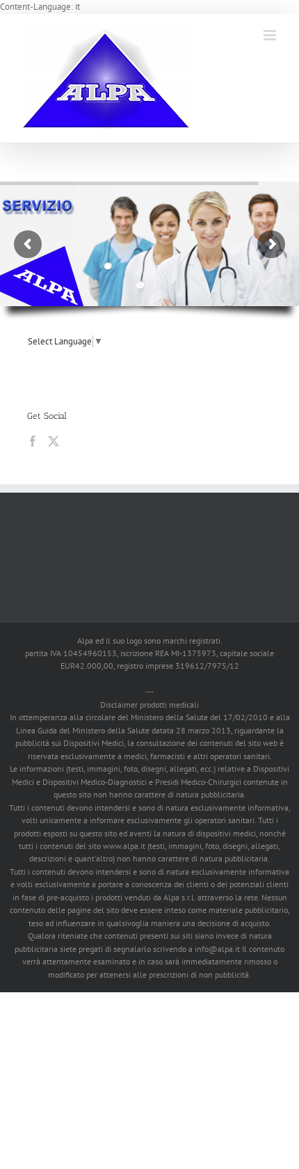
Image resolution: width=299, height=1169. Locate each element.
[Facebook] (32, 441)
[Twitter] (53, 441)
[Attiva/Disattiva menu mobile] (271, 35)
